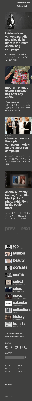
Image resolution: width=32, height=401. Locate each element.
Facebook (21, 347)
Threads (16, 347)
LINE (25, 347)
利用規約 (7, 371)
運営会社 (7, 365)
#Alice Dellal (22, 6)
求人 (19, 368)
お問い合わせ (8, 368)
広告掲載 (20, 365)
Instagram (6, 347)
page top (8, 384)
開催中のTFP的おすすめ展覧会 (14, 337)
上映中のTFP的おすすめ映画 (13, 333)
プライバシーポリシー (22, 371)
